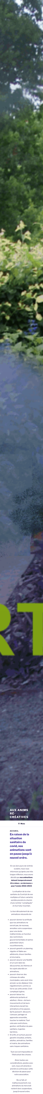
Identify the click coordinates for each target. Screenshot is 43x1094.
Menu (23, 824)
